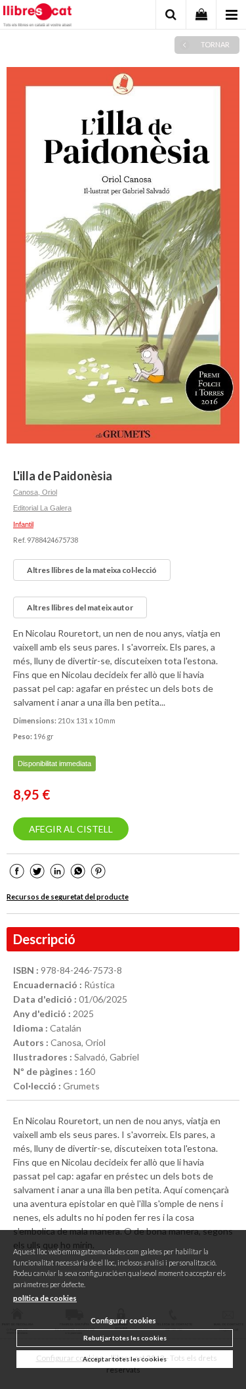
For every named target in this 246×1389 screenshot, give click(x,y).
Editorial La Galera (42, 508)
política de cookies (45, 1298)
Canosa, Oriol (35, 492)
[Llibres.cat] (37, 16)
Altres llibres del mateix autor (80, 607)
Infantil (23, 524)
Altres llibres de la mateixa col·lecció (92, 570)
